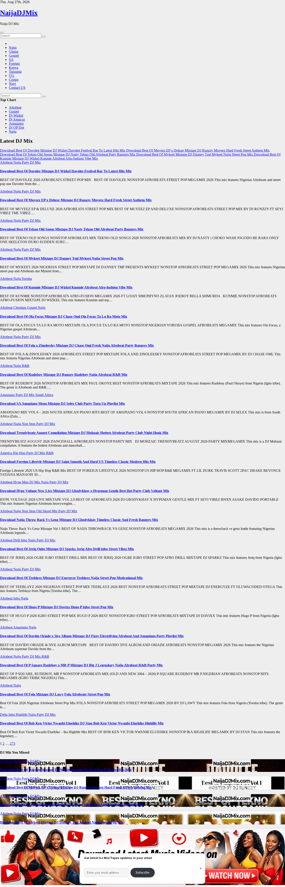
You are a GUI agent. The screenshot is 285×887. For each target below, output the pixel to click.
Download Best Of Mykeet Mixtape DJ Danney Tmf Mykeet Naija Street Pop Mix (62, 258)
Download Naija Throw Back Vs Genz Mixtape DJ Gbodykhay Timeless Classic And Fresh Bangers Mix (79, 520)
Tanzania (15, 71)
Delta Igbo (8, 714)
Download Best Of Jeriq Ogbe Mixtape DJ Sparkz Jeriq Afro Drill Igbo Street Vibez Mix (67, 549)
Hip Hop (19, 453)
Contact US (17, 88)
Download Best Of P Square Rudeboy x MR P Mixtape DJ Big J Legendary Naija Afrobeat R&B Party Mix (81, 665)
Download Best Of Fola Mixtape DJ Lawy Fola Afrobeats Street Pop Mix (55, 694)
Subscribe (142, 872)
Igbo (24, 540)
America (6, 453)
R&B (25, 366)
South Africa (44, 395)
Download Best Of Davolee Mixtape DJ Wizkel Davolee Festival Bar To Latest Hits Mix (66, 171)
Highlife (22, 714)
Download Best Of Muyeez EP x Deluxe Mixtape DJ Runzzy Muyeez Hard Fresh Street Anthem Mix (76, 200)
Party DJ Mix (31, 162)
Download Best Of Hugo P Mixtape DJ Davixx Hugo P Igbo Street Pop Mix (56, 607)
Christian (20, 307)
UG (11, 75)
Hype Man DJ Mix (27, 482)
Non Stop (29, 424)
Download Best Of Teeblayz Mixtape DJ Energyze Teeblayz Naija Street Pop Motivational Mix (71, 578)
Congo (13, 79)
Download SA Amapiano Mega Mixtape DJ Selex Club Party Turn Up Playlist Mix (62, 403)
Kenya (13, 67)
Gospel (14, 55)
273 (12, 743)
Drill (17, 540)
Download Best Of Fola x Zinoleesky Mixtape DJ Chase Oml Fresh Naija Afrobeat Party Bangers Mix (77, 345)
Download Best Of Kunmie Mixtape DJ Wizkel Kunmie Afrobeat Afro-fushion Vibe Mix (66, 287)
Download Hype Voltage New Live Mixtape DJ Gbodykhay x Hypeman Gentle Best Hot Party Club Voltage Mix (84, 491)
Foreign (14, 63)
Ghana (13, 51)
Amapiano (16, 123)
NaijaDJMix (19, 13)
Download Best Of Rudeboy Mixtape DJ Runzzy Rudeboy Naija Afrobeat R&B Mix (63, 374)
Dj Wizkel (16, 115)
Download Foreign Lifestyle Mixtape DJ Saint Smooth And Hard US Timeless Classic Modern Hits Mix (78, 462)
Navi (12, 83)
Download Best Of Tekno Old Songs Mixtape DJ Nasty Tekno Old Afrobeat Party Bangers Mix (71, 229)
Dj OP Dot (16, 127)
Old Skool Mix (47, 511)
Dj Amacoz (17, 119)
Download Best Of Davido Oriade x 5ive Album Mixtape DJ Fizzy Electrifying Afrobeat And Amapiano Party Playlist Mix (92, 636)
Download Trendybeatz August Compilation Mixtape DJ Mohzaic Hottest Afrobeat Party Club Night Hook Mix (84, 433)
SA (11, 59)
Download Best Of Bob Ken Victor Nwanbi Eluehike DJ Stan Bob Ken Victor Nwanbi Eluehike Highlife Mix (82, 723)
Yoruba (27, 279)
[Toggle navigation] (2, 32)
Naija (12, 47)
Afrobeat (15, 107)
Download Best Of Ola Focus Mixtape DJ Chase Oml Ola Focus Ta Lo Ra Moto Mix (63, 316)
